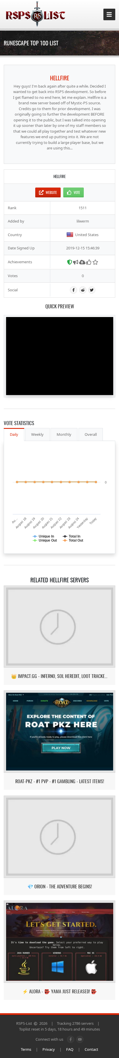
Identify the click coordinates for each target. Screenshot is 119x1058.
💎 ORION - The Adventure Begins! (59, 886)
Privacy (48, 1049)
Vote (77, 192)
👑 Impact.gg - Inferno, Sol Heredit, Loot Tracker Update (59, 676)
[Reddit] (82, 290)
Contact (91, 1049)
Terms (26, 1049)
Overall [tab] (91, 434)
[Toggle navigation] (109, 15)
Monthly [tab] (64, 434)
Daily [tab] (14, 434)
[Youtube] (79, 1039)
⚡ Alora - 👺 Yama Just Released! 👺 (59, 991)
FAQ (69, 1049)
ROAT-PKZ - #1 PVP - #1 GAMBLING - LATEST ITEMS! (59, 781)
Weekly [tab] (37, 434)
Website (51, 192)
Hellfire (59, 77)
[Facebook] (73, 290)
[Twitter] (91, 290)
